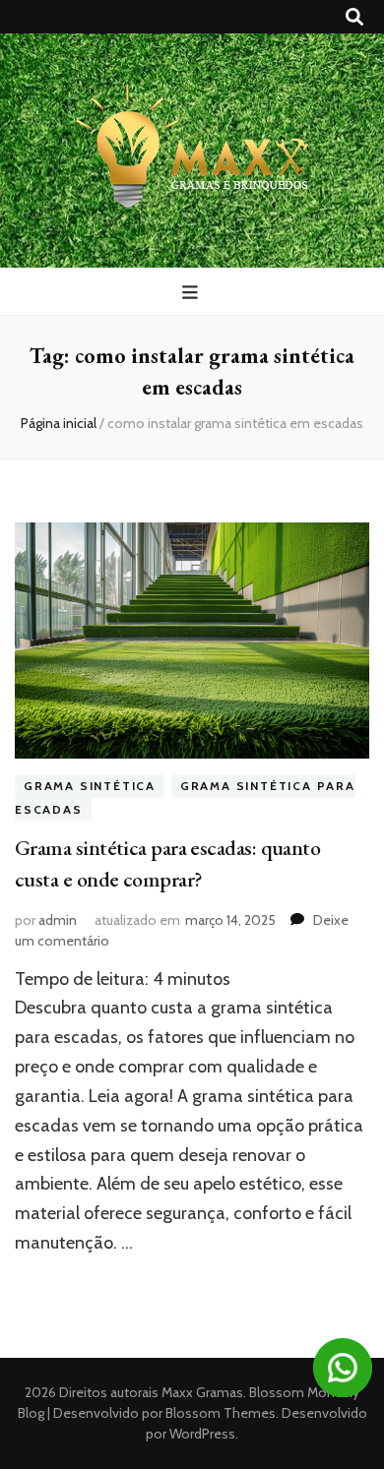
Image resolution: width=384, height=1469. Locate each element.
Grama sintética (90, 785)
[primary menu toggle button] (192, 292)
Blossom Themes (219, 1413)
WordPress (202, 1433)
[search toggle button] (354, 17)
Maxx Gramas (202, 1392)
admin (57, 920)
